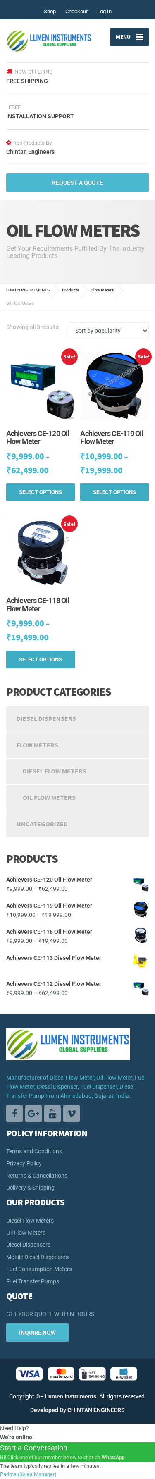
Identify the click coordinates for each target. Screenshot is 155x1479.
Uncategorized (42, 824)
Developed (44, 1410)
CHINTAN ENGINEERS (96, 1410)
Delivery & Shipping (30, 1187)
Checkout (76, 11)
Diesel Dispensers (46, 718)
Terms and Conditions (34, 1151)
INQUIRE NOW (37, 1332)
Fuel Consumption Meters (39, 1269)
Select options (40, 492)
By (63, 1410)
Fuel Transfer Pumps (32, 1281)
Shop (50, 11)
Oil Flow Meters (49, 797)
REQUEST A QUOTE (77, 182)
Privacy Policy (24, 1163)
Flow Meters (37, 745)
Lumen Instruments (70, 1396)
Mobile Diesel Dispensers (37, 1257)
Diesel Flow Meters (54, 771)
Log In (104, 11)
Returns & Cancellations (36, 1175)
